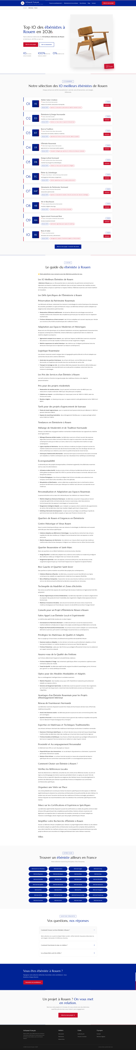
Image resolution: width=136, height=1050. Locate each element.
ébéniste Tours (58, 900)
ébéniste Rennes (58, 895)
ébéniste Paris (58, 890)
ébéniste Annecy (98, 868)
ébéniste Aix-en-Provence (38, 868)
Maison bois (61, 1039)
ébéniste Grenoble (38, 879)
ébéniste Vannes (98, 900)
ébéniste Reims (38, 895)
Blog (89, 3)
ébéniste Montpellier (38, 884)
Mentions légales (101, 1036)
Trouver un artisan (82, 1036)
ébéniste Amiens (58, 868)
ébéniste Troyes (78, 900)
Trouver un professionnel (55, 3)
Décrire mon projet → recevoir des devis (68, 246)
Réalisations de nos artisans (71, 3)
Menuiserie (61, 1034)
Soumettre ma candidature (33, 982)
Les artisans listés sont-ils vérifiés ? (51, 953)
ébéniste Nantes (78, 884)
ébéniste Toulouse (38, 900)
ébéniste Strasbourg (98, 895)
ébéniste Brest (78, 874)
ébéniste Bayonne (38, 874)
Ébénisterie (61, 1036)
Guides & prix (81, 1034)
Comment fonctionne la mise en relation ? (54, 945)
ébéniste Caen (98, 874)
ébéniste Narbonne (98, 884)
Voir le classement (46, 44)
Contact (94, 3)
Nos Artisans (83, 3)
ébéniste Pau (78, 890)
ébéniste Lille (58, 879)
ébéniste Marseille (97, 879)
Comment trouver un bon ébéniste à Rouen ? (55, 930)
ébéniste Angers (78, 868)
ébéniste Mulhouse (58, 884)
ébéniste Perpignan (98, 890)
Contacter (107, 105)
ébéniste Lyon (77, 879)
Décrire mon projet (108, 3)
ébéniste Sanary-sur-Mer (78, 895)
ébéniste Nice (38, 890)
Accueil (25, 7)
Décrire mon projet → (68, 1015)
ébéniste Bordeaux (58, 874)
